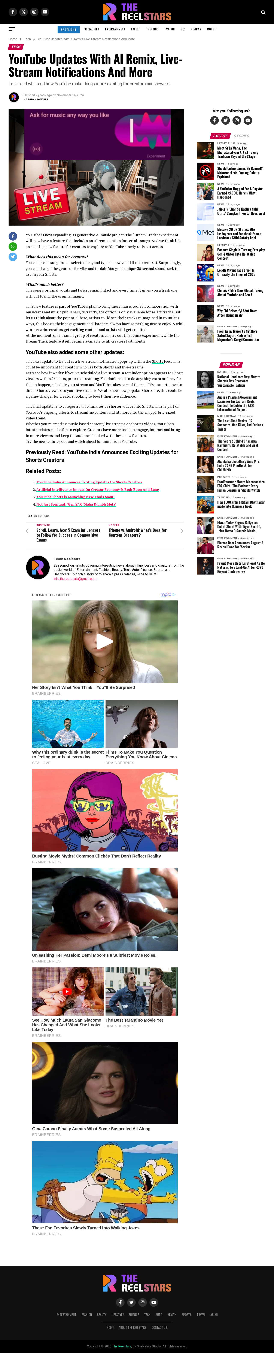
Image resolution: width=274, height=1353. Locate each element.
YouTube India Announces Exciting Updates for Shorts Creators (89, 482)
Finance (134, 1314)
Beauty (101, 1314)
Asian (214, 1314)
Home (110, 1327)
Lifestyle (118, 1314)
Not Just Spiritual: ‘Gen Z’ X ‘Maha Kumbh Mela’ (76, 504)
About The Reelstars (132, 1327)
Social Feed (91, 29)
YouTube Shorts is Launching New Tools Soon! (75, 496)
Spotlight (69, 29)
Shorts (158, 361)
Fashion (169, 29)
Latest (135, 29)
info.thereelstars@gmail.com (75, 579)
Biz (183, 29)
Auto (159, 1314)
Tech (147, 1314)
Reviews (196, 29)
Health (171, 1314)
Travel (201, 1314)
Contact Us (159, 1327)
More (210, 29)
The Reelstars (121, 1346)
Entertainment (115, 29)
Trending (152, 29)
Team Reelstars (37, 99)
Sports (187, 1314)
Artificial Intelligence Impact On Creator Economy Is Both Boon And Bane (97, 489)
